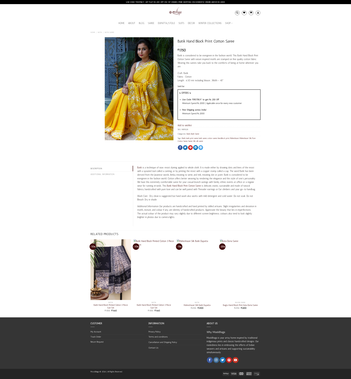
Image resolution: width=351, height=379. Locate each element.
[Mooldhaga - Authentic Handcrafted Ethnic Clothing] (175, 11)
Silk (194, 141)
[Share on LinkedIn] (195, 147)
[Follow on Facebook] (210, 360)
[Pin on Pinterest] (190, 147)
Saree (151, 23)
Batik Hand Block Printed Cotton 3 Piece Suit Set (111, 306)
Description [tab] (96, 168)
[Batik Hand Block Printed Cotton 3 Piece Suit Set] (110, 269)
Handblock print (223, 138)
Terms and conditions (158, 337)
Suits (181, 23)
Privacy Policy (154, 332)
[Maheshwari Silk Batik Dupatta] (197, 269)
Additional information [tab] (102, 174)
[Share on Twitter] (185, 147)
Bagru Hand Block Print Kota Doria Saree (240, 305)
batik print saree (192, 138)
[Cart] (251, 13)
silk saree (199, 141)
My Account (95, 332)
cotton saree (212, 138)
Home (121, 23)
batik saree (203, 138)
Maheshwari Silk (245, 138)
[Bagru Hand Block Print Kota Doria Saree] (240, 269)
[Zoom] (108, 137)
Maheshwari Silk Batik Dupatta (197, 305)
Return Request (97, 342)
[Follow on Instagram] (216, 360)
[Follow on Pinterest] (229, 360)
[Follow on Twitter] (223, 360)
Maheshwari (234, 138)
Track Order (95, 337)
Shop (228, 23)
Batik (100, 32)
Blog (141, 23)
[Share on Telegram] (200, 147)
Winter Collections (210, 23)
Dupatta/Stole (166, 23)
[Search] (237, 13)
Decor (191, 23)
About (131, 23)
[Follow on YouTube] (235, 360)
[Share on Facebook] (180, 147)
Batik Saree (109, 32)
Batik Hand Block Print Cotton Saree (184, 185)
